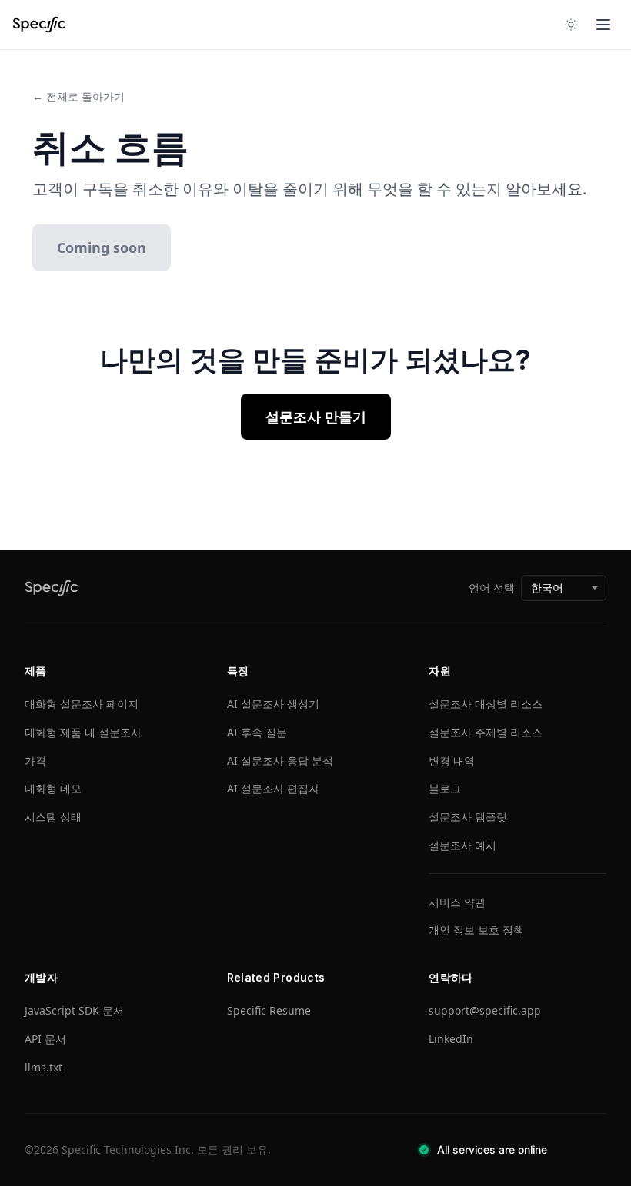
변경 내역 (452, 760)
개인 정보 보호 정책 (476, 929)
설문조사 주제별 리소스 (486, 732)
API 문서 (45, 1039)
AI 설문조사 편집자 (273, 788)
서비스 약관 (457, 902)
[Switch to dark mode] (571, 24)
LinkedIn (451, 1039)
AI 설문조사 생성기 (273, 703)
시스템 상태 (53, 816)
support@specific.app (485, 1010)
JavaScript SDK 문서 (74, 1010)
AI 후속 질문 (257, 732)
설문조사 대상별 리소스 (486, 703)
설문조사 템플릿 (468, 816)
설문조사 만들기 (315, 416)
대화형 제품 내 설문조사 (83, 732)
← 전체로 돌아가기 (78, 96)
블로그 (445, 788)
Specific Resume (269, 1010)
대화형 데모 (53, 788)
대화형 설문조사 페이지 (82, 703)
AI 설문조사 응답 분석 (280, 760)
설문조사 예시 (462, 845)
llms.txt (43, 1067)
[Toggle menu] (603, 24)
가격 (35, 760)
